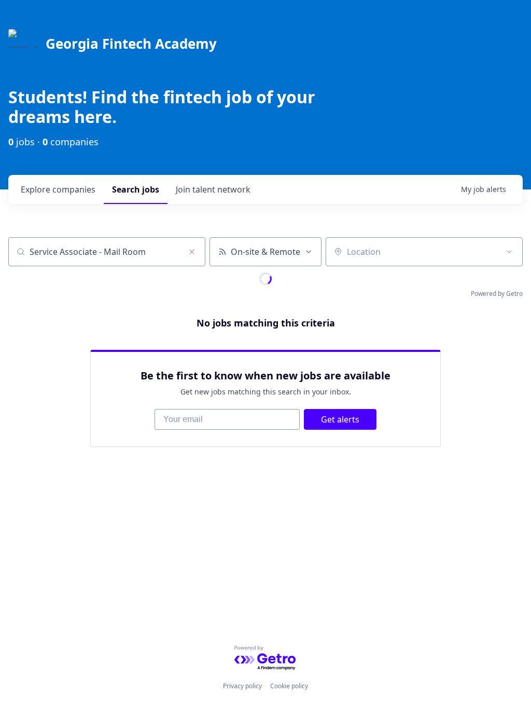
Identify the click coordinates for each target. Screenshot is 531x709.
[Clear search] (191, 251)
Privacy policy (242, 685)
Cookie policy (289, 685)
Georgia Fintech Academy (131, 43)
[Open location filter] (509, 251)
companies (58, 189)
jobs (135, 189)
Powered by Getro (497, 293)
